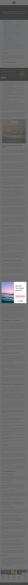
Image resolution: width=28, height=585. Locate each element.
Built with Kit (20, 301)
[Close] (25, 283)
